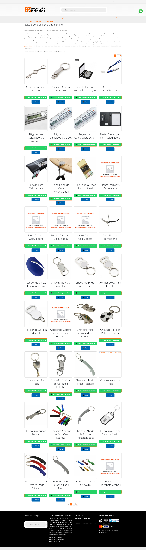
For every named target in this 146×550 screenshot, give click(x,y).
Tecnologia (48, 21)
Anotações (61, 18)
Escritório (115, 18)
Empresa (104, 2)
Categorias (29, 18)
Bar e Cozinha (86, 18)
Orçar (37, 102)
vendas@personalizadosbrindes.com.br (85, 523)
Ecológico (29, 21)
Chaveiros (105, 18)
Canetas (96, 18)
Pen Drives (38, 21)
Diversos (52, 18)
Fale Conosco (109, 2)
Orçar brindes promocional (37, 97)
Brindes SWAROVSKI (41, 18)
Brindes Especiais (73, 18)
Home (99, 2)
